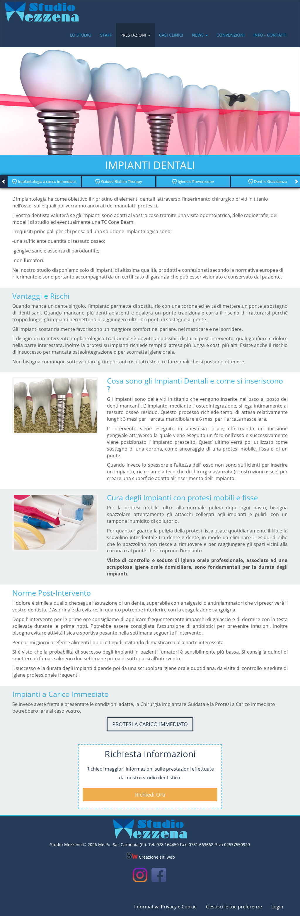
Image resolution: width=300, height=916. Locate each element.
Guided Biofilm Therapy (121, 181)
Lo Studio (80, 35)
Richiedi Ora (150, 794)
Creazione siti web (156, 857)
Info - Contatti (270, 35)
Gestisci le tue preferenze (234, 906)
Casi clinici (171, 35)
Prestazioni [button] (133, 35)
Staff (106, 35)
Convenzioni (231, 35)
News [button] (198, 35)
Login (277, 906)
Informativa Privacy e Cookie (165, 906)
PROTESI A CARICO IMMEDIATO (150, 724)
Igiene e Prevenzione (195, 181)
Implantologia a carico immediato (46, 181)
